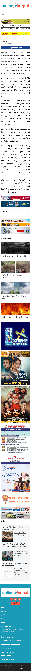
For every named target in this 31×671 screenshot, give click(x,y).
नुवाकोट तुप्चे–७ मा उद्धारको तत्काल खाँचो (14, 256)
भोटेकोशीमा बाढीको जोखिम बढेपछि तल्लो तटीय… (14, 297)
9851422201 (12, 641)
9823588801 (20, 641)
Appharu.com (21, 668)
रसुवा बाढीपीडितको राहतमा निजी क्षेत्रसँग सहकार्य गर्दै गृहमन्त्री (14, 528)
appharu (5, 42)
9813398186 (20, 632)
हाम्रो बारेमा (3, 611)
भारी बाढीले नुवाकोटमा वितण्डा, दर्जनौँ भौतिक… (12, 276)
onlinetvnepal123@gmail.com (15, 629)
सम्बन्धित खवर (6, 238)
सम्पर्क (2, 618)
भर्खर (3, 521)
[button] (28, 13)
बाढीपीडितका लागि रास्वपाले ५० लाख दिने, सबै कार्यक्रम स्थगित (14, 564)
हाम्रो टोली (15, 603)
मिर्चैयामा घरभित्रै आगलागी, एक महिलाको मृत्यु (15, 317)
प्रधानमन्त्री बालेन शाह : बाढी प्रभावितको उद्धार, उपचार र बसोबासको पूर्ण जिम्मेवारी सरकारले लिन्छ (14, 546)
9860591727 (12, 632)
